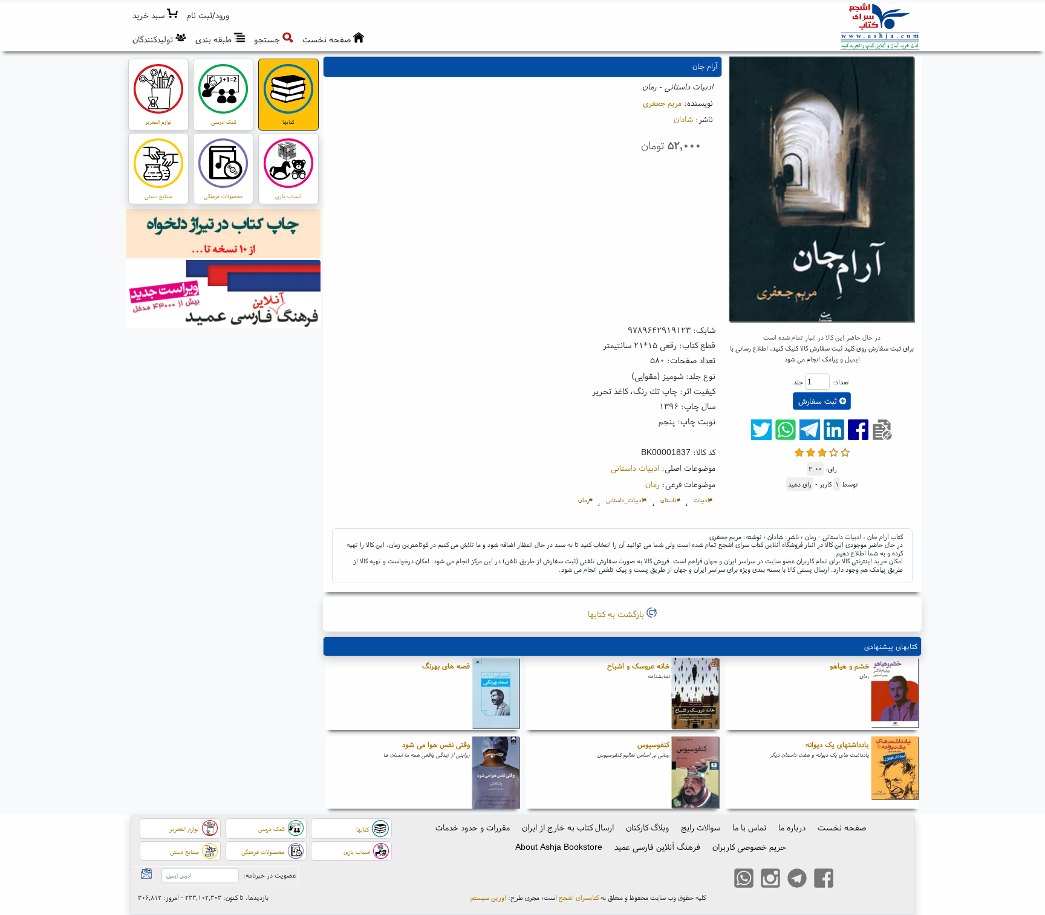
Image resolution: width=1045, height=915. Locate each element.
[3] (822, 451)
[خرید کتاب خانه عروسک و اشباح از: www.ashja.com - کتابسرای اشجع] (695, 694)
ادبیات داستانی (635, 468)
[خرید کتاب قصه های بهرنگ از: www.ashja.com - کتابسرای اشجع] (496, 694)
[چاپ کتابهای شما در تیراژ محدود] (223, 235)
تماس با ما (749, 827)
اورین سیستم (488, 897)
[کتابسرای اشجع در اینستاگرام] (770, 879)
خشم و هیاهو (849, 666)
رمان (652, 484)
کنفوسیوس (653, 744)
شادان (683, 119)
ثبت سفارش (818, 401)
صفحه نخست (842, 827)
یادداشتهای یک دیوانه (837, 744)
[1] (799, 451)
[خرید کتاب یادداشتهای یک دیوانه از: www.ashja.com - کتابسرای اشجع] (895, 772)
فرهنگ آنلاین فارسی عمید (657, 847)
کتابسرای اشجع (579, 897)
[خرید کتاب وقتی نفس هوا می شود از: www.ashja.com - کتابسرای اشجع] (496, 772)
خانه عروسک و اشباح (638, 666)
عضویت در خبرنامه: (269, 875)
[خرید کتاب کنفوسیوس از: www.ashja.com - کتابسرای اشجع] (695, 772)
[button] (208, 15)
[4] (833, 451)
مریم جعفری (662, 103)
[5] (845, 451)
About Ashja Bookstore (558, 847)
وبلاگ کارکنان (647, 827)
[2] (810, 451)
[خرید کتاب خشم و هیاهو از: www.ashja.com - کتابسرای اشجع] (895, 694)
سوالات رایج (700, 827)
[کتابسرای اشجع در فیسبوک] (824, 879)
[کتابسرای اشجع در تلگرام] (797, 879)
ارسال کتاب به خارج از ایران (568, 827)
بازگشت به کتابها (617, 614)
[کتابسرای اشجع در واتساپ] (744, 879)
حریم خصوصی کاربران (749, 847)
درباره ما (792, 827)
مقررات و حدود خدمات (472, 827)
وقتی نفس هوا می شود (436, 744)
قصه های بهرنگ (446, 666)
